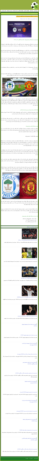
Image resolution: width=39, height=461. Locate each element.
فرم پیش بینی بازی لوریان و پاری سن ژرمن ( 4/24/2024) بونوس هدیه (26, 411)
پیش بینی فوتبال (9, 10)
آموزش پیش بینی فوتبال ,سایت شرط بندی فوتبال (27, 18)
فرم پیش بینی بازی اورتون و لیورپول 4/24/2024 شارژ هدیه (28, 392)
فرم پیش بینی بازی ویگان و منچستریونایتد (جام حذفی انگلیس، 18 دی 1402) (27, 16)
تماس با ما (31, 458)
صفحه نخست (36, 458)
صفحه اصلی (36, 10)
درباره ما (27, 458)
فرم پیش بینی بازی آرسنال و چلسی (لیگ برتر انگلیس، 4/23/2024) (27, 449)
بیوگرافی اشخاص (26, 10)
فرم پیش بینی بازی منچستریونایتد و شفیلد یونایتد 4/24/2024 (28, 430)
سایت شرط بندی (15, 10)
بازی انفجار (31, 10)
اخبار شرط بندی (3, 10)
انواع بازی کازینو (20, 10)
